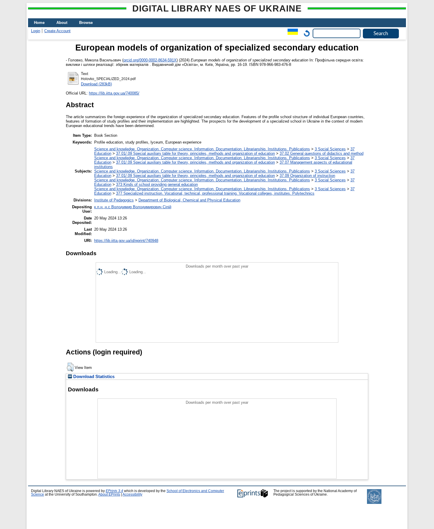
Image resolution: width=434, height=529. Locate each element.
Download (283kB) (96, 84)
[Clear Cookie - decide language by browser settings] (305, 33)
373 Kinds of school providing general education (157, 184)
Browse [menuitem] (86, 22)
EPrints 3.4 (114, 491)
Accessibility (132, 494)
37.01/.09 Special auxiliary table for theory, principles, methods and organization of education (195, 153)
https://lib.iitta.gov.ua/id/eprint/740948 (126, 240)
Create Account (57, 31)
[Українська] (291, 33)
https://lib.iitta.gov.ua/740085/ (114, 93)
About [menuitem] (61, 22)
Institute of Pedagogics (114, 200)
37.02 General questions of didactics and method (321, 153)
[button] (70, 367)
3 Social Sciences (330, 149)
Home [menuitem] (39, 22)
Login (35, 31)
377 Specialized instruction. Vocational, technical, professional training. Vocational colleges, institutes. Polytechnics (215, 193)
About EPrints (109, 494)
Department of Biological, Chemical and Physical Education (189, 200)
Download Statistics (93, 376)
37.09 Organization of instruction (307, 175)
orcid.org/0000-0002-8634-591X (150, 60)
